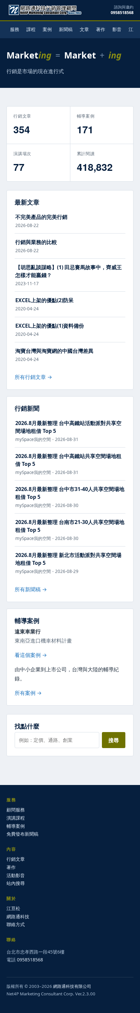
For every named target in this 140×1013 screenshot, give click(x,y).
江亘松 (13, 908)
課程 (30, 29)
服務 (14, 29)
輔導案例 (16, 826)
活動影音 (16, 875)
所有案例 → (28, 692)
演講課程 (16, 818)
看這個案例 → (31, 655)
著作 (100, 29)
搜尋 (113, 740)
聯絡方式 (16, 924)
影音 (116, 29)
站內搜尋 (16, 883)
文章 (84, 29)
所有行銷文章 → (33, 377)
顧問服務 (16, 810)
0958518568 (122, 12)
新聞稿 (66, 29)
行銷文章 (16, 859)
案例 (47, 29)
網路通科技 (18, 916)
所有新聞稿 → (31, 589)
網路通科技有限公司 (72, 986)
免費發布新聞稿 (22, 834)
